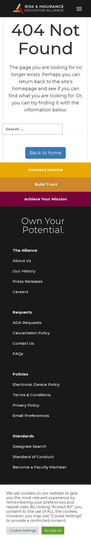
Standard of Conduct (33, 456)
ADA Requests (27, 322)
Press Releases (28, 281)
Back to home (45, 153)
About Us (22, 260)
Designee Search (29, 446)
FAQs (18, 353)
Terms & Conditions (32, 394)
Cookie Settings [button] (22, 530)
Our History (24, 271)
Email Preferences (31, 415)
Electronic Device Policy (36, 384)
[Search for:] (32, 129)
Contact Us (23, 343)
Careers (20, 291)
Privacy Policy (26, 405)
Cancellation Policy (31, 333)
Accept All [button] (52, 530)
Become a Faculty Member (40, 467)
